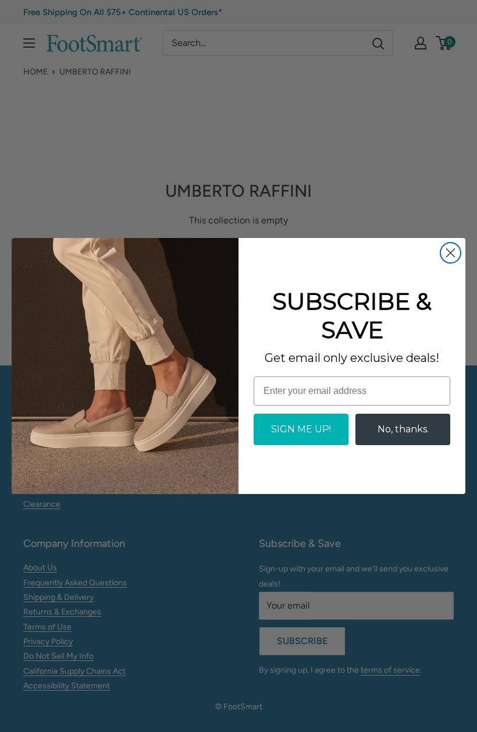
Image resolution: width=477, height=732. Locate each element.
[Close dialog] (450, 253)
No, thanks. (403, 429)
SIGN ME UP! (301, 429)
